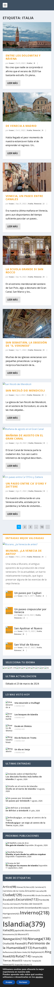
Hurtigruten (11, 913)
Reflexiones (10, 952)
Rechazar (23, 982)
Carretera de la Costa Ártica (19, 891)
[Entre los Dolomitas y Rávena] (27, 36)
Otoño (8, 943)
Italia (29, 63)
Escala (9, 899)
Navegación (15, 939)
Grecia (18, 907)
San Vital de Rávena (26, 644)
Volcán (27, 964)
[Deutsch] (28, 667)
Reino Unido (23, 952)
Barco (30, 887)
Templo (36, 956)
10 (42, 527)
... (36, 527)
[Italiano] (37, 667)
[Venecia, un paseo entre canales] (27, 177)
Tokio (27, 961)
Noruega (39, 938)
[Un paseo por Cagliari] (9, 594)
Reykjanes (37, 952)
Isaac (11, 63)
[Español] (46, 667)
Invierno (34, 913)
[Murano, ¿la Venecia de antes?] (27, 544)
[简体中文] (11, 667)
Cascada (40, 891)
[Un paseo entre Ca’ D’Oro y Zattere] (27, 477)
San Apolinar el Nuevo (28, 628)
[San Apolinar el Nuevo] (9, 629)
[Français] (23, 667)
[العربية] (5, 667)
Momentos (32, 930)
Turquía (36, 961)
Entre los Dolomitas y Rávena (23, 57)
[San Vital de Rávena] (9, 646)
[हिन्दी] (33, 667)
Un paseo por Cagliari (27, 593)
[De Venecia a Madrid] (27, 106)
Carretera (40, 887)
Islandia (24, 924)
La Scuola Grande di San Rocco (24, 270)
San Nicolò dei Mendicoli (25, 390)
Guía (45, 908)
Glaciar (8, 907)
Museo (23, 934)
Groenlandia (33, 907)
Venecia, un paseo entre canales (24, 197)
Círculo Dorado (43, 895)
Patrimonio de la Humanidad (26, 945)
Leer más (12, 83)
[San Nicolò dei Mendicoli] (27, 384)
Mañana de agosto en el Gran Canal (24, 437)
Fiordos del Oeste (31, 903)
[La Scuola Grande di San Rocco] (27, 250)
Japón (19, 930)
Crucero (28, 895)
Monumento (10, 934)
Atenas (21, 887)
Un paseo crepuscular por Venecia (30, 610)
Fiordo (44, 899)
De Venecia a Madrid (21, 126)
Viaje (19, 964)
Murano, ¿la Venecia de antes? (24, 552)
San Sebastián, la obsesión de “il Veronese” (26, 344)
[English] (18, 667)
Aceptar (9, 982)
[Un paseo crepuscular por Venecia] (9, 610)
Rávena (17, 634)
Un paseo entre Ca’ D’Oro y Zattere (26, 485)
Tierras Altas (12, 960)
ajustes (39, 977)
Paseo (21, 943)
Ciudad (12, 895)
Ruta (23, 956)
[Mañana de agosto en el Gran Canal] (27, 429)
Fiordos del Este (12, 904)
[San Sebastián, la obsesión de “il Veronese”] (27, 323)
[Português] (41, 667)
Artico (9, 887)
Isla (6, 917)
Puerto (40, 948)
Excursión (27, 899)
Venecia (36, 130)
